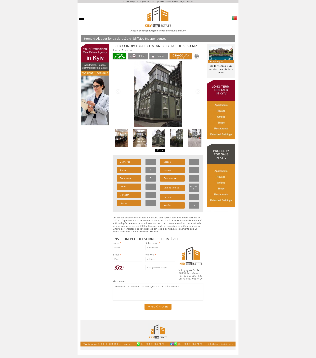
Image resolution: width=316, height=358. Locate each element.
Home (88, 38)
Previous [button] (118, 91)
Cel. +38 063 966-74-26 (190, 344)
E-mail (117, 254)
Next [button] (198, 91)
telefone (150, 254)
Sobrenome (152, 243)
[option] (158, 94)
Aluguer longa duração (112, 38)
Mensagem (120, 281)
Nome (117, 243)
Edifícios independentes (149, 38)
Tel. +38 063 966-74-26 (152, 344)
